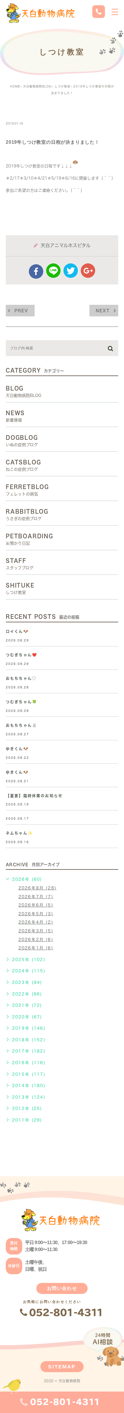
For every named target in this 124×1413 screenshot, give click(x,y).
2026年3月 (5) (35, 931)
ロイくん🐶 (17, 631)
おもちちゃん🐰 (21, 725)
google (88, 270)
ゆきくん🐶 (17, 749)
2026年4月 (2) (35, 922)
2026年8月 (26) (37, 888)
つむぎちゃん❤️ (21, 655)
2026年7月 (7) (35, 897)
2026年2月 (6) (35, 940)
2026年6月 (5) (35, 905)
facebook (36, 271)
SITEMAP (62, 1367)
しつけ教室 (62, 86)
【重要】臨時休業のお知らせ (34, 796)
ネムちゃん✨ (19, 833)
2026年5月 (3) (35, 914)
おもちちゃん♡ (21, 678)
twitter (70, 270)
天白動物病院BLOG (37, 86)
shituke (21, 111)
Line (53, 270)
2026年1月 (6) (35, 948)
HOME (15, 86)
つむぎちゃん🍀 (21, 702)
